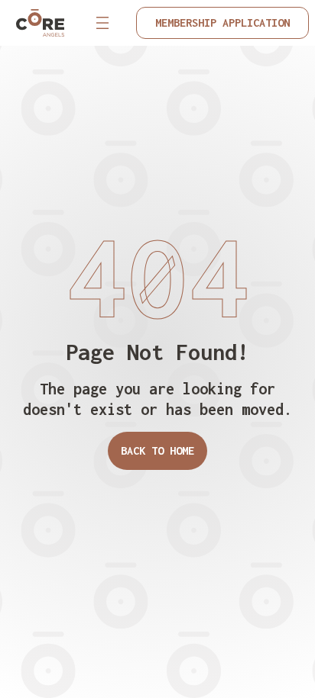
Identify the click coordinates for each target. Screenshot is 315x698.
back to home (157, 450)
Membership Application (222, 22)
